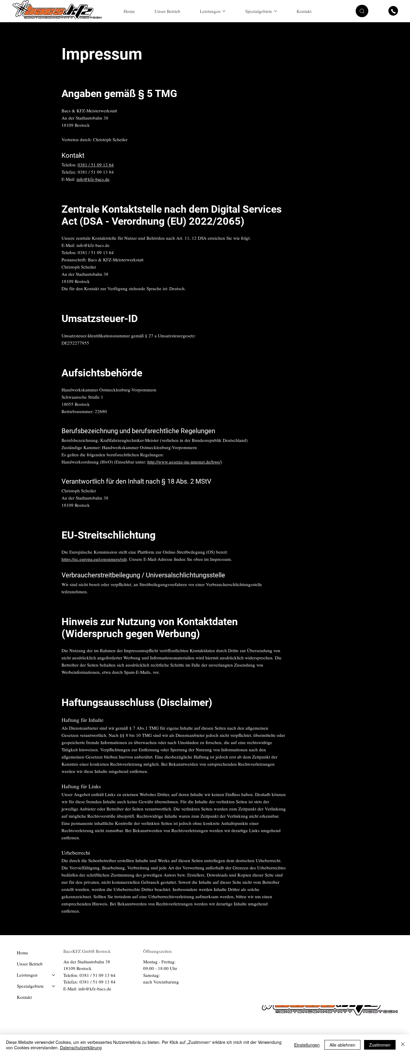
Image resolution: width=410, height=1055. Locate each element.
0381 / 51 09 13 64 (96, 165)
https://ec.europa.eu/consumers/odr (94, 559)
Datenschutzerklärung (81, 1047)
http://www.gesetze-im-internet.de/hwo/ (184, 462)
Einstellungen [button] (307, 1045)
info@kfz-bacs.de (93, 179)
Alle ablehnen (342, 1045)
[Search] (331, 11)
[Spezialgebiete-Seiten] (275, 11)
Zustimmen (379, 1045)
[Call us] (393, 11)
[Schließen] (402, 1044)
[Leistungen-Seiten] (223, 11)
